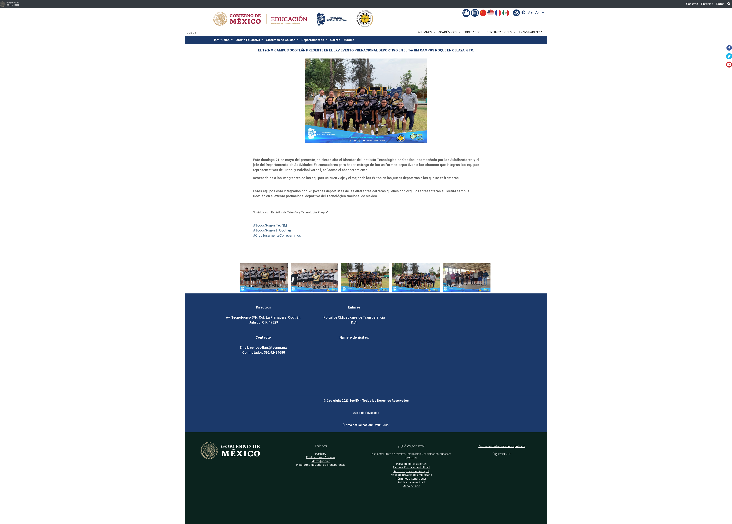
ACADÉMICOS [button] (448, 32)
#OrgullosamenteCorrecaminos (277, 235)
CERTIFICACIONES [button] (500, 32)
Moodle (349, 40)
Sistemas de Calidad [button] (281, 40)
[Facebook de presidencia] (498, 461)
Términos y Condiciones (411, 478)
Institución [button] (222, 40)
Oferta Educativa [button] (248, 40)
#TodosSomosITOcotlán (272, 230)
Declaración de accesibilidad (411, 467)
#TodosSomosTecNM (270, 225)
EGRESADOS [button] (472, 32)
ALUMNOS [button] (425, 32)
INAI (354, 322)
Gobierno (692, 4)
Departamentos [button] (313, 40)
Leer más (411, 457)
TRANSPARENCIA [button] (530, 32)
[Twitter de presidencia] (503, 461)
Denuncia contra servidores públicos (501, 446)
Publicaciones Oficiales (320, 457)
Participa (707, 4)
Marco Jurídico (320, 461)
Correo (335, 40)
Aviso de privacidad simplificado (411, 475)
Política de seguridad (411, 482)
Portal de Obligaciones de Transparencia (354, 317)
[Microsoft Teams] (466, 12)
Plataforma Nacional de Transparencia (320, 464)
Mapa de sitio (411, 486)
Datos (720, 4)
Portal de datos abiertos (411, 464)
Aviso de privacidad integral (411, 471)
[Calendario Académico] (475, 12)
